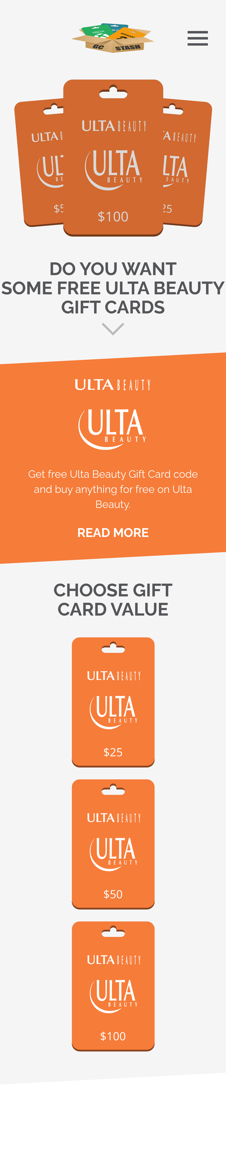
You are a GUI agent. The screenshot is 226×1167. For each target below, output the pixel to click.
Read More (113, 532)
